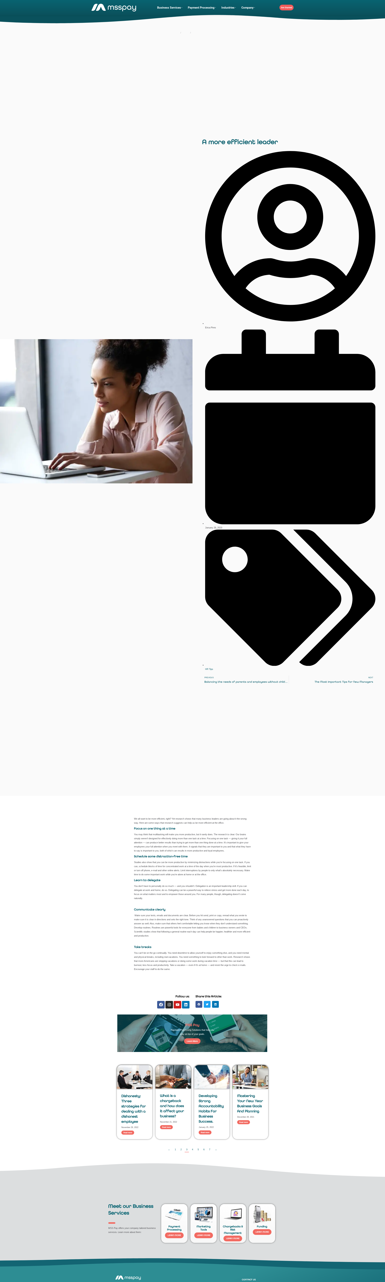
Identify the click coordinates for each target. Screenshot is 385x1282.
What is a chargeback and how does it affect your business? (172, 1106)
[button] (199, 1004)
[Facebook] (161, 1004)
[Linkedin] (185, 1004)
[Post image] (134, 1077)
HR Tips (209, 669)
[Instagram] (169, 1004)
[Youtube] (177, 1004)
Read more (127, 1133)
